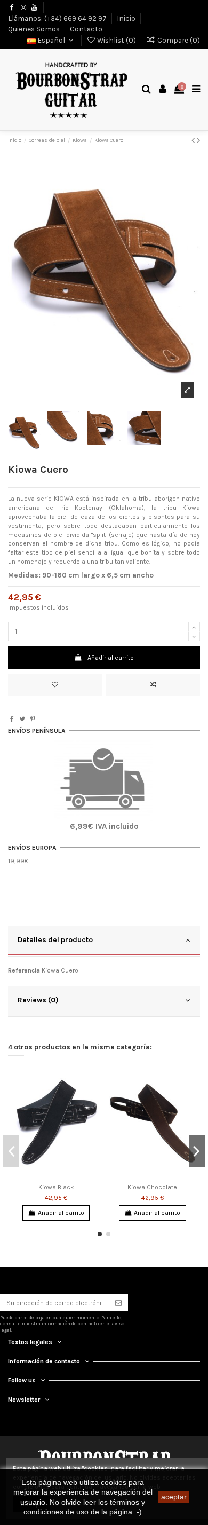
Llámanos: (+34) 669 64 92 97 (58, 17)
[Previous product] (194, 140)
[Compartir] (12, 719)
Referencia (24, 970)
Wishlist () (116, 40)
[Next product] (198, 140)
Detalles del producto (55, 939)
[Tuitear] (22, 719)
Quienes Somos (34, 29)
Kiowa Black (56, 1187)
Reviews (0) (38, 999)
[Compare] (92, 1098)
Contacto (86, 29)
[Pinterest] (32, 719)
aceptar (174, 1496)
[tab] (104, 941)
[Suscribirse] (118, 1302)
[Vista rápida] (92, 1116)
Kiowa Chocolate (152, 1187)
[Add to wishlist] (55, 685)
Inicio (127, 17)
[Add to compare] (153, 685)
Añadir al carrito (110, 657)
